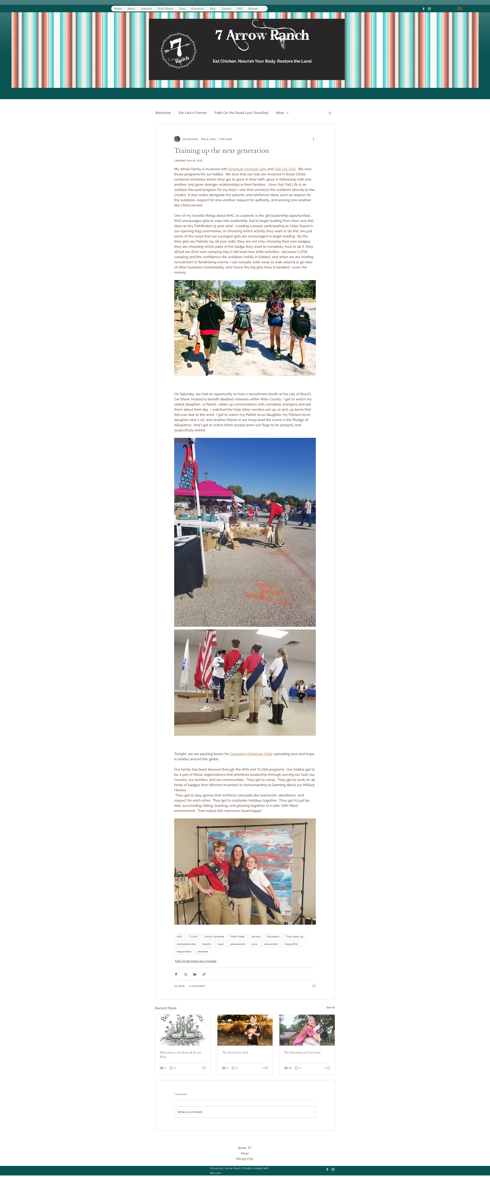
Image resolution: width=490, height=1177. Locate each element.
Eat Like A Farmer (193, 113)
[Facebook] (423, 9)
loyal (221, 944)
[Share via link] (204, 974)
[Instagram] (429, 9)
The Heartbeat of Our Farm (302, 1052)
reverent (203, 951)
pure (254, 944)
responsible (184, 951)
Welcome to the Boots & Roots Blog (180, 1054)
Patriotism (273, 936)
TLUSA (193, 936)
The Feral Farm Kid (235, 1052)
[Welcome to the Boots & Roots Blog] (183, 1030)
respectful (291, 944)
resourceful (271, 944)
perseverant (237, 944)
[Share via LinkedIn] (195, 974)
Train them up (294, 936)
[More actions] (313, 139)
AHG (179, 936)
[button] (330, 112)
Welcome (163, 113)
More (280, 113)
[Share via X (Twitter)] (185, 974)
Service (255, 936)
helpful (206, 944)
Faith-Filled (238, 936)
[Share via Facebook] (176, 974)
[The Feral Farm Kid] (245, 1030)
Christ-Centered (214, 936)
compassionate (186, 944)
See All (330, 1007)
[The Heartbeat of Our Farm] (307, 1030)
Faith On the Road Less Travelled (241, 113)
